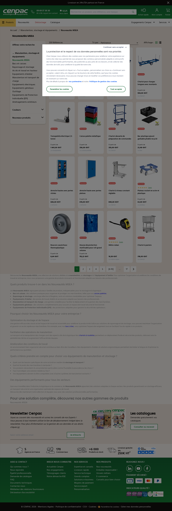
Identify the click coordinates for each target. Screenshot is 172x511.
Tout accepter (116, 89)
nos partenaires (75, 81)
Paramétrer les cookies (59, 89)
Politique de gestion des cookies (103, 81)
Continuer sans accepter (113, 47)
